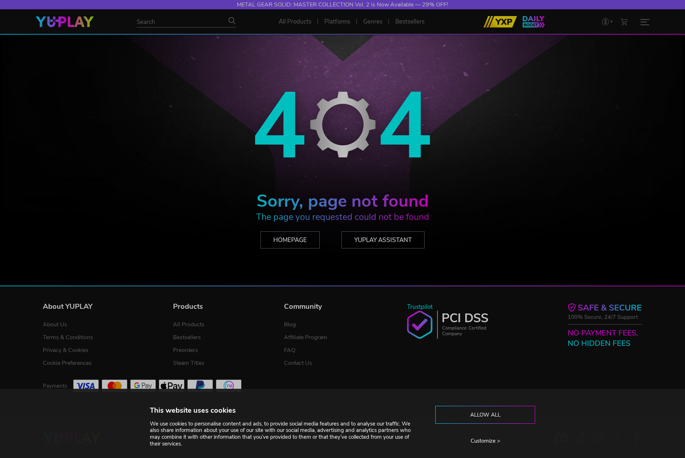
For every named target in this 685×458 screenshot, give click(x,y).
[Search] (231, 21)
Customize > (485, 440)
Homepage (290, 240)
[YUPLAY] (65, 21)
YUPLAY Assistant (383, 240)
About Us (55, 324)
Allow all (485, 414)
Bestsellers (187, 337)
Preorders (185, 350)
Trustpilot (420, 307)
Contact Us (298, 363)
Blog (290, 324)
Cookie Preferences (67, 363)
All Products (188, 324)
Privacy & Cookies (65, 350)
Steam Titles (188, 363)
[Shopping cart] (624, 21)
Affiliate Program (305, 337)
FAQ (289, 350)
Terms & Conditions (68, 337)
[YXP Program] (500, 21)
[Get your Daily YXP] (534, 21)
